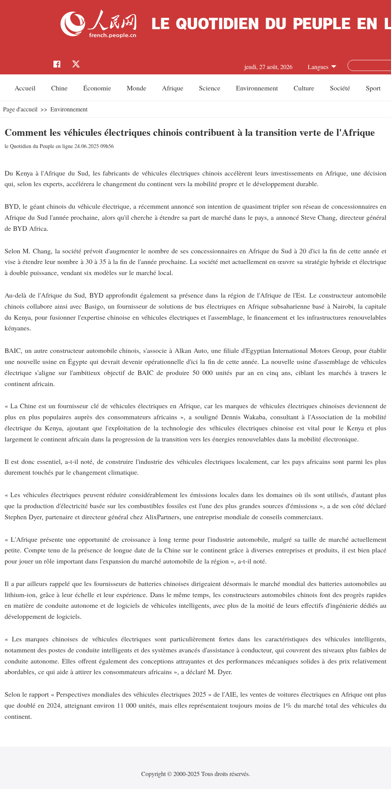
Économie (97, 87)
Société (340, 87)
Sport (373, 87)
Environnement (257, 87)
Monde (136, 87)
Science (209, 87)
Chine (59, 87)
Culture (304, 87)
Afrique (172, 87)
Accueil (25, 87)
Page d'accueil (20, 109)
